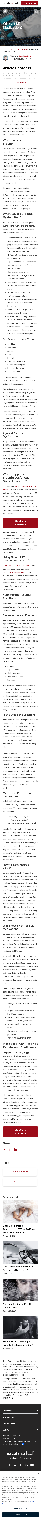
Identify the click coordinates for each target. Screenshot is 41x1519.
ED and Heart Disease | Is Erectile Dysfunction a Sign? (18, 1343)
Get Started (30, 3)
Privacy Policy (9, 1438)
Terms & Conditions (11, 1435)
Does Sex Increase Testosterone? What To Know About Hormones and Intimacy (19, 1229)
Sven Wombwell (25, 56)
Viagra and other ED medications (16, 565)
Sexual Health (20, 1182)
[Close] (38, 1473)
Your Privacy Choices (12, 1444)
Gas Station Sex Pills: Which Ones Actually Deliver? (18, 1268)
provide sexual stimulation (13, 572)
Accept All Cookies (20, 1515)
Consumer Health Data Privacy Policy (19, 1441)
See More (20, 82)
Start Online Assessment (20, 523)
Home (5, 49)
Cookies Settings (20, 1508)
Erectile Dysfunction (19, 49)
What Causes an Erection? (13, 73)
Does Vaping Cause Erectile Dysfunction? (18, 1306)
